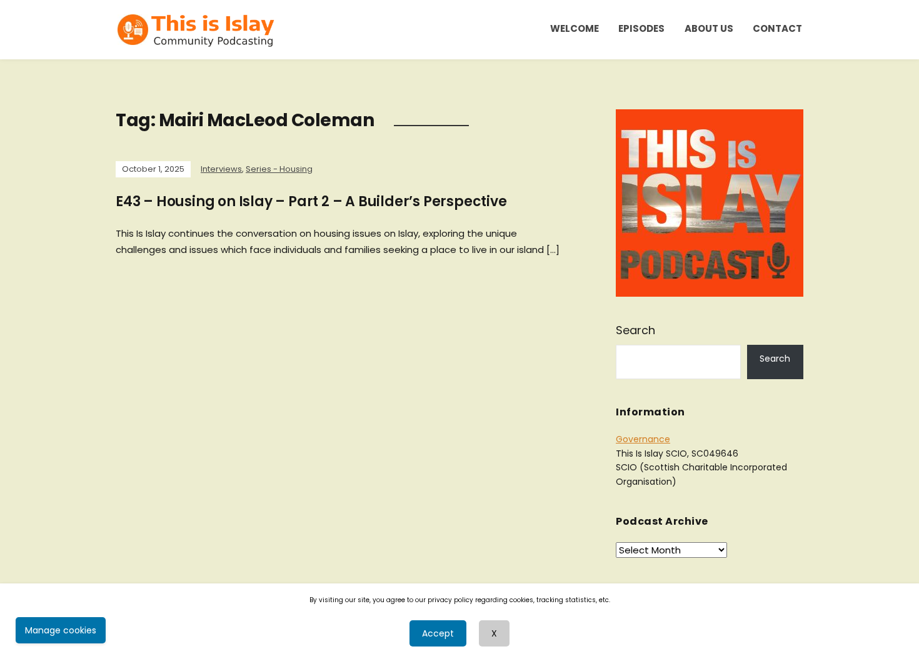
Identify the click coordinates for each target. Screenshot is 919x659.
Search (635, 330)
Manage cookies (60, 630)
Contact (777, 28)
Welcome (574, 28)
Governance (643, 439)
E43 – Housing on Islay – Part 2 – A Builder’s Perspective (311, 201)
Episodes (641, 28)
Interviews (221, 169)
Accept (438, 633)
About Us (709, 28)
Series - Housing (279, 169)
